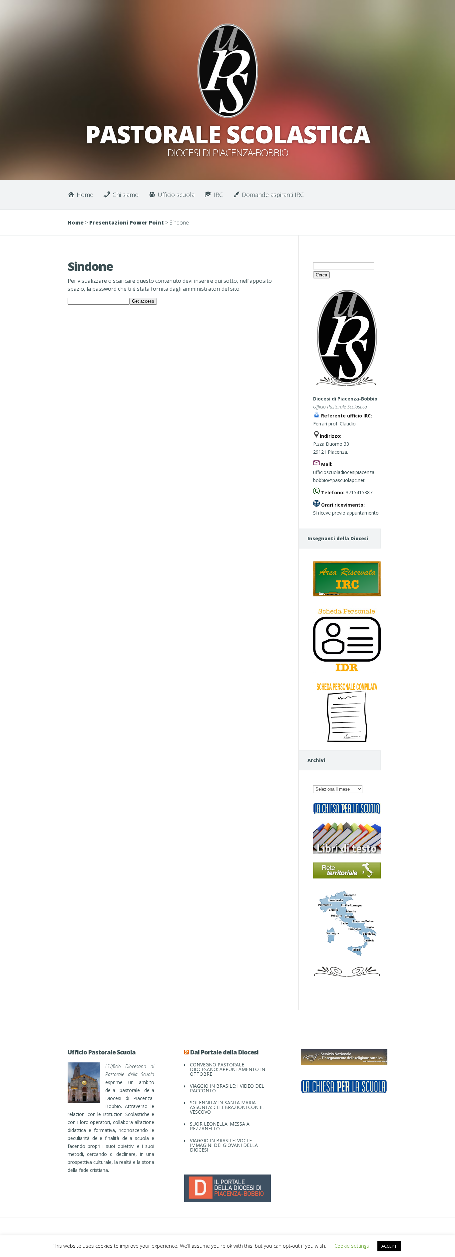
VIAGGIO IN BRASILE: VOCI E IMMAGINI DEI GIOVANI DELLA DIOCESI (224, 1145)
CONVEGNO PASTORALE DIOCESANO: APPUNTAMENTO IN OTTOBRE (227, 1069)
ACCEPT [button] (389, 1246)
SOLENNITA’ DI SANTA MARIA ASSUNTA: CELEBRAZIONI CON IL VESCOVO (227, 1107)
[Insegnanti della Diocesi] (347, 594)
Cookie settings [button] (351, 1245)
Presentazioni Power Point (126, 222)
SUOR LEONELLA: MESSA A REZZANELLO (219, 1126)
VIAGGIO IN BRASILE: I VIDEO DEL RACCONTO (227, 1088)
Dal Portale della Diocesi (224, 1052)
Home (76, 222)
